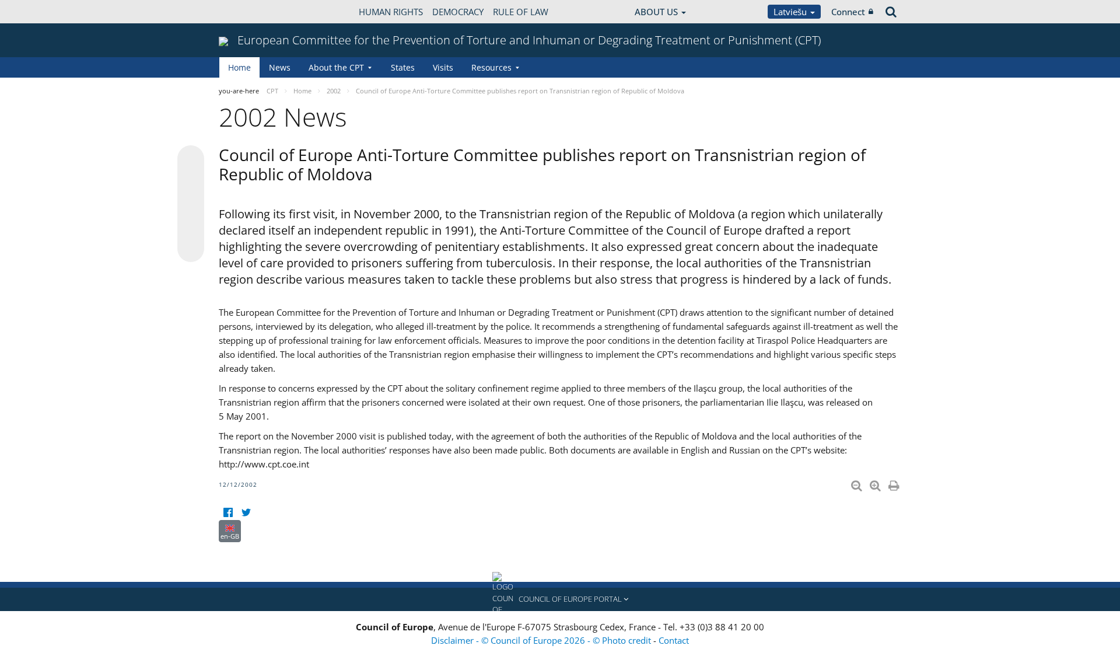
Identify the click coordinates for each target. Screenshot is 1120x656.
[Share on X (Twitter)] (191, 182)
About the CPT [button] (336, 67)
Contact (674, 640)
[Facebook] (228, 513)
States (403, 67)
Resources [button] (491, 67)
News (279, 67)
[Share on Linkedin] (191, 226)
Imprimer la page (894, 483)
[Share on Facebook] (191, 204)
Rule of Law (520, 12)
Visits (443, 67)
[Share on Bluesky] (191, 160)
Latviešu (791, 12)
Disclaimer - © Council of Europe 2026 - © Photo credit (542, 640)
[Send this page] (191, 248)
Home (239, 67)
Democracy (458, 12)
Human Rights (391, 12)
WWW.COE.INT (248, 11)
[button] (560, 599)
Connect (848, 12)
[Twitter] (246, 513)
